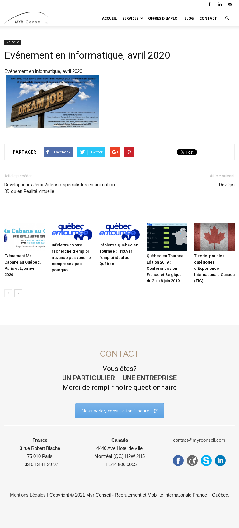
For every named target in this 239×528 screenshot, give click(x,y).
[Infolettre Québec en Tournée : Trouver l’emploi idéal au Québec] (119, 231)
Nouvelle (12, 42)
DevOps (227, 185)
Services (130, 18)
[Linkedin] (219, 4)
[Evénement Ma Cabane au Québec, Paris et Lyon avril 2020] (24, 237)
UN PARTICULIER (88, 378)
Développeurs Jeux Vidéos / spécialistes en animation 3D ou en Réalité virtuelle (59, 188)
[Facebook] (209, 4)
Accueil (109, 18)
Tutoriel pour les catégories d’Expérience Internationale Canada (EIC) (214, 268)
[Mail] (230, 4)
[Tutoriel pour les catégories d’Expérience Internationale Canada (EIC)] (214, 237)
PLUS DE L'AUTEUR (87, 213)
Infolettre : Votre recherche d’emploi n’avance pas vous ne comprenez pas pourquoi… (71, 257)
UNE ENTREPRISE (150, 378)
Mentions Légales (28, 494)
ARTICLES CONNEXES (31, 213)
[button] (227, 18)
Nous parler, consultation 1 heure (115, 411)
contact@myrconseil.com (199, 440)
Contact (208, 18)
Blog (189, 18)
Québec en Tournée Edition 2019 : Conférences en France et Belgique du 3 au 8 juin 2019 (165, 268)
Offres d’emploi (163, 18)
